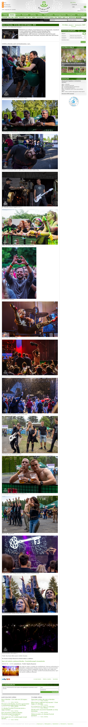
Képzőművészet (40, 17)
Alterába (65, 25)
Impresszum (40, 724)
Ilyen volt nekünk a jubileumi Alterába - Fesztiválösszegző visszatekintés (12, 713)
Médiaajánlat (48, 724)
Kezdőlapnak (7, 4)
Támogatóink (71, 15)
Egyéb (64, 17)
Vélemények (80, 15)
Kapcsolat (70, 724)
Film (12, 17)
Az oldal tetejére (37, 679)
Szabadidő (25, 15)
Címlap (6, 15)
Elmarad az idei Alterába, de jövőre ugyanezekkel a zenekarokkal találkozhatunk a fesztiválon (15, 704)
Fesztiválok (4, 17)
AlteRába (78, 17)
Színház (16, 17)
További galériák (80, 74)
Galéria (40, 15)
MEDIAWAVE (72, 17)
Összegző (73, 26)
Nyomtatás (55, 679)
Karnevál (46, 17)
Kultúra (12, 15)
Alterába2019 (78, 25)
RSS (5, 2)
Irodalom (52, 17)
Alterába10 (71, 25)
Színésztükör (22, 17)
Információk (63, 724)
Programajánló (48, 15)
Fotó (30, 17)
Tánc (27, 17)
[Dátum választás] (84, 34)
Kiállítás (34, 17)
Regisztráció (83, 9)
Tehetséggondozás (60, 15)
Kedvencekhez (7, 6)
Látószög (33, 15)
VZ (67, 17)
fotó (83, 25)
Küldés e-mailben (47, 679)
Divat (56, 17)
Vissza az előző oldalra (7, 20)
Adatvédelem (55, 724)
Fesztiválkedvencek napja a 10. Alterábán (42, 706)
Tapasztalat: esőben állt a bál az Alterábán (42, 699)
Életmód (18, 15)
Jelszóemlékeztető (81, 10)
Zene (9, 17)
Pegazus (60, 17)
